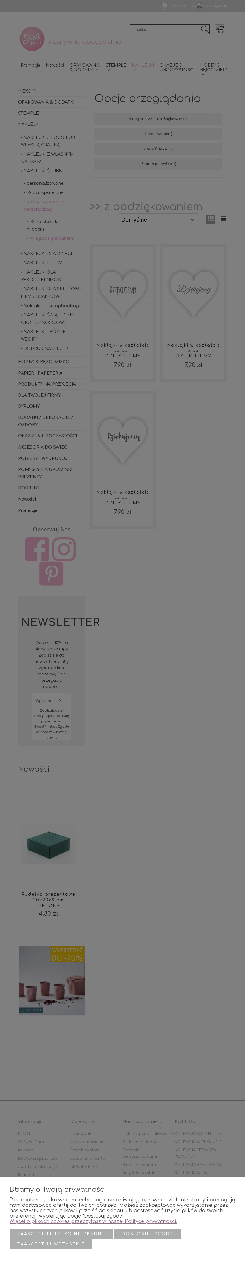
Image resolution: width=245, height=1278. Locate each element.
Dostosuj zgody (147, 1234)
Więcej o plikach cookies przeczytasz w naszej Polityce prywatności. (93, 1221)
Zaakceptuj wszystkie (51, 1244)
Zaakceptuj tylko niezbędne (61, 1234)
